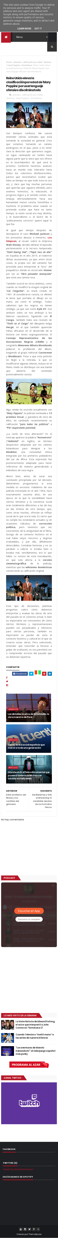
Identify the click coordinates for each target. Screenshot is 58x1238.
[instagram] (25, 1229)
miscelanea (27, 65)
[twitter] (29, 1229)
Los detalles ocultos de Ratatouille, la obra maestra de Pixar (28, 715)
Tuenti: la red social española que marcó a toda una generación (26, 746)
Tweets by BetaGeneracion (18, 1169)
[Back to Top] (38, 1229)
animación (13, 709)
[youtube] (21, 1229)
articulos (17, 62)
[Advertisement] (29, 980)
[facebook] (34, 1229)
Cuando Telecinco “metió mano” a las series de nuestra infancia (35, 1036)
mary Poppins (13, 65)
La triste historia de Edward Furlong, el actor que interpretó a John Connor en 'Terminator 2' (35, 1024)
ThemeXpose (35, 1234)
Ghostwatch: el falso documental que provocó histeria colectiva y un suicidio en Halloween (28, 775)
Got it (38, 28)
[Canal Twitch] (29, 1123)
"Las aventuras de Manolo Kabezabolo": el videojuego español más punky (35, 1051)
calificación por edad (32, 62)
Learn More (24, 28)
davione (47, 62)
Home (9, 62)
